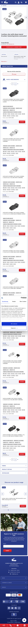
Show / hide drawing (12, 79)
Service (4, 587)
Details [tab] (14, 301)
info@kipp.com (14, 574)
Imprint (12, 620)
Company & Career (7, 582)
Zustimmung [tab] (5, 301)
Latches (4, 5)
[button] (26, 17)
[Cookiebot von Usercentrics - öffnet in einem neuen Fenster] (21, 298)
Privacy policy (10, 622)
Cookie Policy (17, 622)
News (3, 578)
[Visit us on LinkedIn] (8, 608)
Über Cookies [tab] (23, 301)
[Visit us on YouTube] (12, 608)
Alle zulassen (14, 323)
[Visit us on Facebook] (15, 608)
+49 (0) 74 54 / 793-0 (14, 570)
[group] (14, 497)
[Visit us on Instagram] (19, 608)
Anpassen (13, 328)
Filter (14, 74)
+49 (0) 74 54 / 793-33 (15, 572)
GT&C (15, 620)
